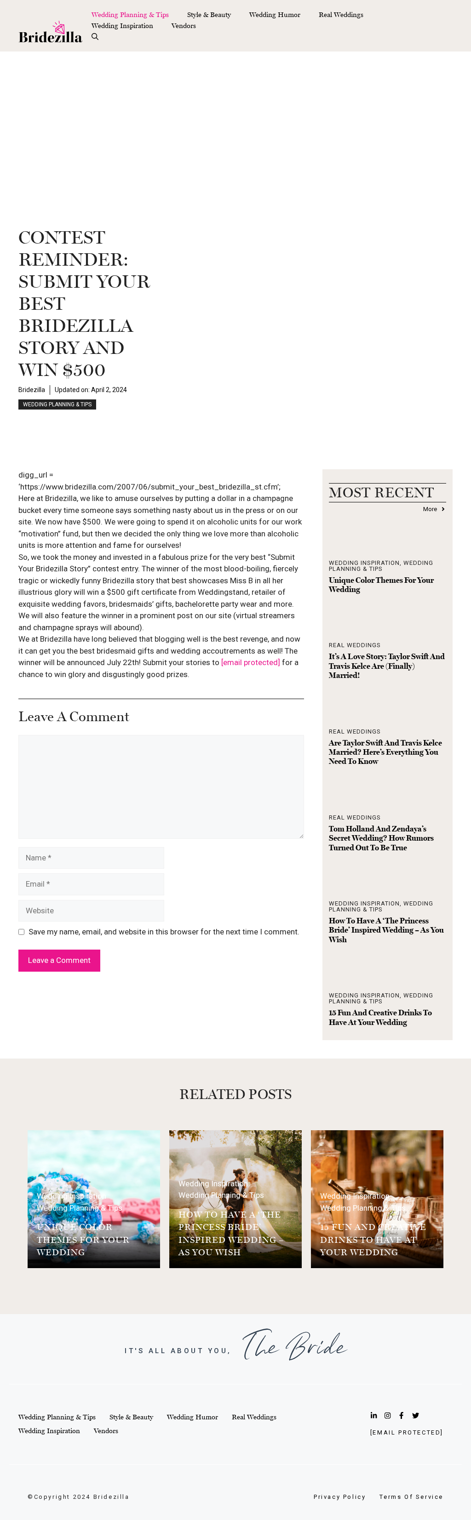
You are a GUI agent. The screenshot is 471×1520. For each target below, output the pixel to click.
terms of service (411, 1496)
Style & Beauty (209, 14)
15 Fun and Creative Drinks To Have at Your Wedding (380, 1017)
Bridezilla (31, 389)
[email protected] (250, 662)
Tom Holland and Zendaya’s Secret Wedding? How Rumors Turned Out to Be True (381, 838)
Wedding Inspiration (122, 25)
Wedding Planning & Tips (130, 14)
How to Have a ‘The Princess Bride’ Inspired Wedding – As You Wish (386, 930)
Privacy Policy (340, 1496)
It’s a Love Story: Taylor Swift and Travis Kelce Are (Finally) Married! (387, 666)
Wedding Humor (274, 14)
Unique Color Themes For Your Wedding (83, 1239)
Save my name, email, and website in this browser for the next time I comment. (164, 931)
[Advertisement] (235, 120)
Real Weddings (341, 14)
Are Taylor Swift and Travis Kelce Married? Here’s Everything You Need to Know (385, 752)
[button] (95, 36)
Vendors (184, 25)
